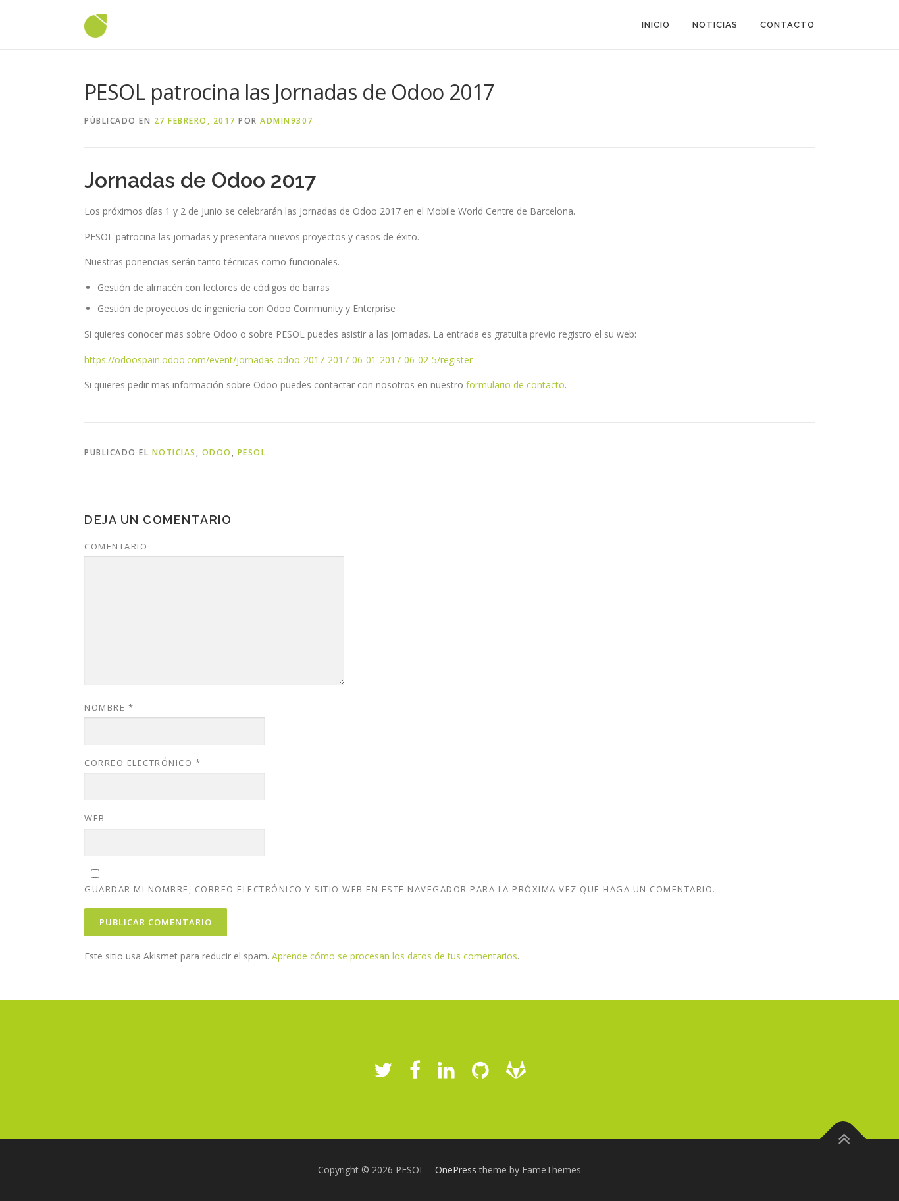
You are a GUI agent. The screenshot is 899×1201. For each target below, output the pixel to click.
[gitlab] (516, 1069)
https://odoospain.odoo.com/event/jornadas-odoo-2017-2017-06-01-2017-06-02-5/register (278, 359)
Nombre (109, 707)
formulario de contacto (515, 384)
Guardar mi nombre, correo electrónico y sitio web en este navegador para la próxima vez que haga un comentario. (400, 889)
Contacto (787, 25)
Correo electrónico (142, 763)
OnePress (455, 1169)
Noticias (715, 25)
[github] (480, 1069)
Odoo (217, 452)
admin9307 (286, 120)
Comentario (115, 546)
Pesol (252, 452)
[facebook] (415, 1069)
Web (94, 818)
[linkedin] (446, 1069)
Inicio (656, 25)
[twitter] (383, 1069)
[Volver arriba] (843, 1139)
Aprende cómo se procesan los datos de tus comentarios (394, 956)
